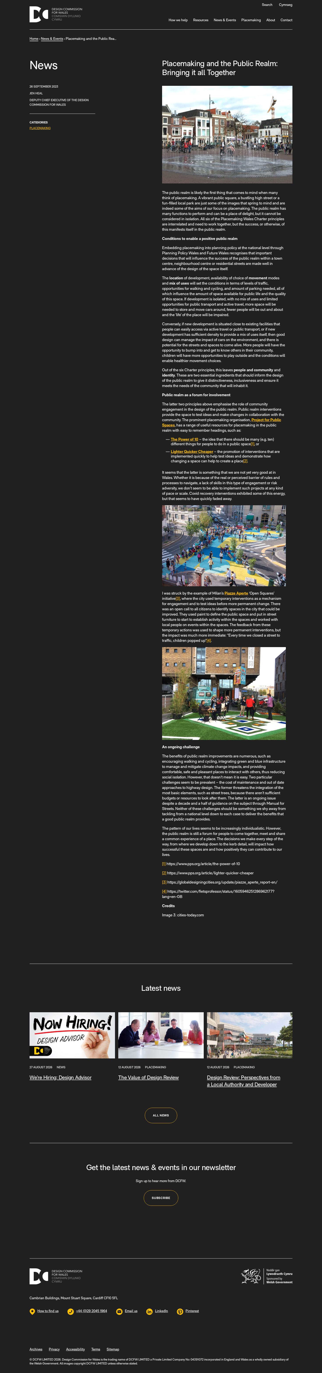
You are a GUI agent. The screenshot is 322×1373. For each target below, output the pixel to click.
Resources (200, 20)
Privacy (54, 1349)
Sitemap (113, 1349)
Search (267, 5)
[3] (178, 598)
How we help (178, 20)
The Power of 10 (184, 439)
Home (34, 39)
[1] (252, 444)
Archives (36, 1349)
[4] (209, 640)
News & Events (225, 20)
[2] (245, 461)
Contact (286, 20)
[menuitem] (285, 4)
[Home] (56, 15)
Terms (95, 1349)
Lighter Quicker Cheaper (192, 451)
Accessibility (75, 1349)
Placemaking (251, 20)
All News (161, 1115)
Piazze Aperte (236, 593)
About (270, 20)
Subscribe (161, 1198)
